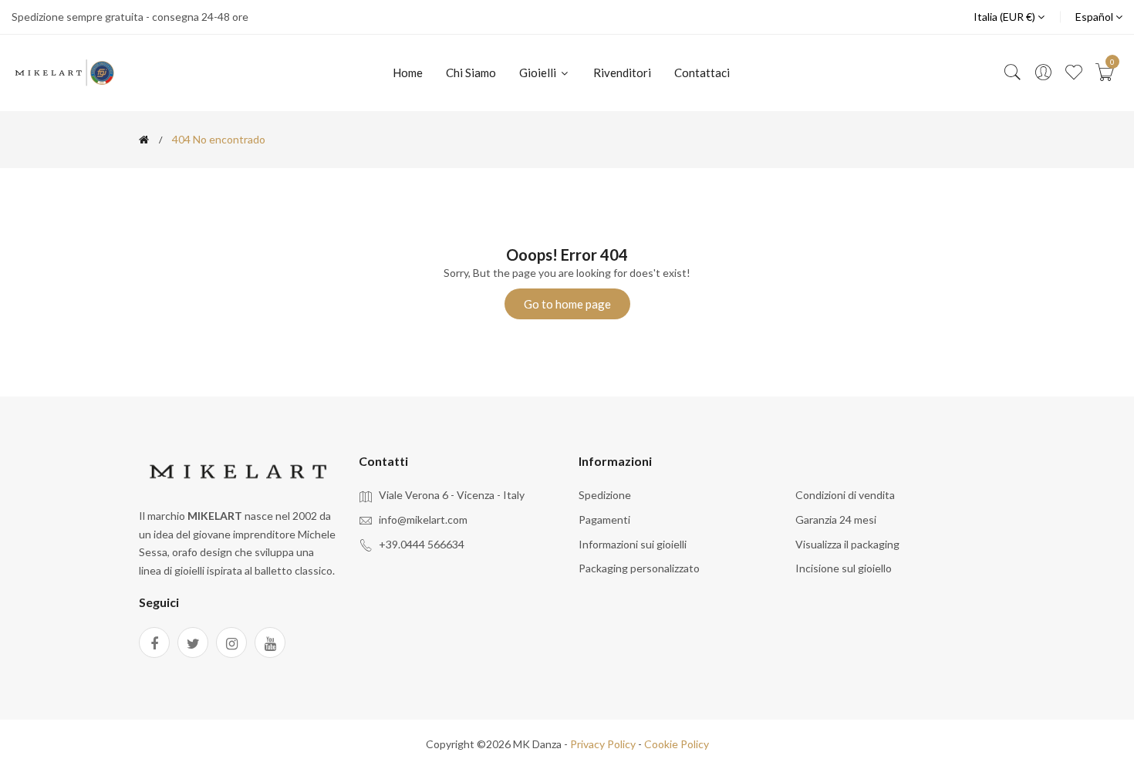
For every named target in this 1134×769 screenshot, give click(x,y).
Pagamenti (604, 519)
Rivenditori (622, 72)
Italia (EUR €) (1006, 16)
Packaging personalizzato (639, 568)
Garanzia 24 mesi (835, 519)
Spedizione (605, 494)
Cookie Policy (676, 743)
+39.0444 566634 (421, 544)
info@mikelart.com (423, 519)
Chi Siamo (471, 72)
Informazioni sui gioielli (633, 544)
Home (408, 72)
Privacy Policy (603, 743)
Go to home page (567, 304)
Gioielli (539, 72)
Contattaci (702, 72)
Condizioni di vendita (845, 494)
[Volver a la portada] (144, 139)
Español (1095, 16)
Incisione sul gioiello (843, 568)
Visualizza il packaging (847, 544)
